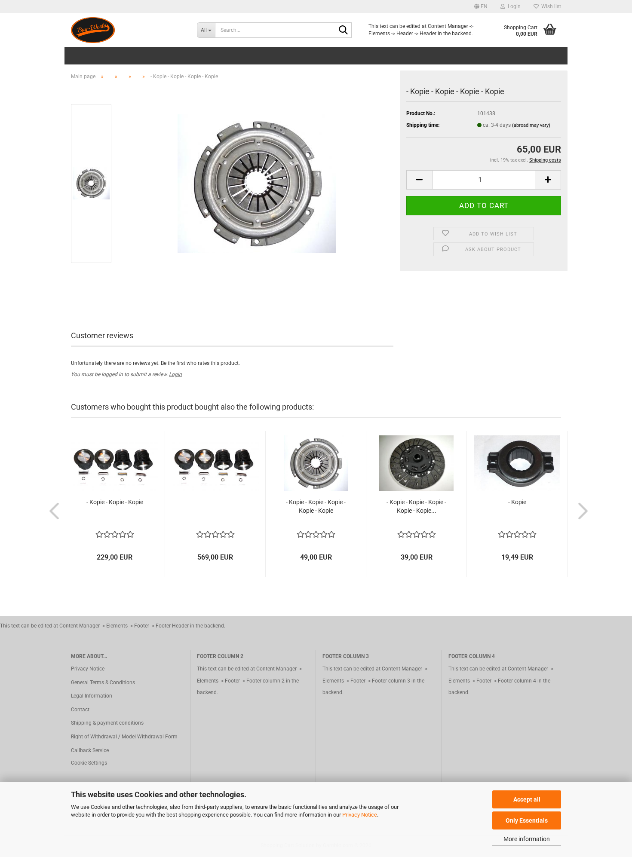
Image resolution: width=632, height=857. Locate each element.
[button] (481, 6)
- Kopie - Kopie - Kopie (114, 502)
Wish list (550, 6)
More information (526, 839)
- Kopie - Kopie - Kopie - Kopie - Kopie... (416, 506)
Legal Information (91, 696)
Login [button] (513, 6)
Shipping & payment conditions (107, 723)
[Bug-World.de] (127, 30)
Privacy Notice (359, 814)
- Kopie (517, 502)
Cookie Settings (89, 763)
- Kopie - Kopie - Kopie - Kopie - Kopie (316, 506)
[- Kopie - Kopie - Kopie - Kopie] (257, 183)
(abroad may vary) (531, 125)
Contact (80, 710)
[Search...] (343, 30)
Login (175, 374)
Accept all (526, 799)
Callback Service (90, 750)
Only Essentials (527, 820)
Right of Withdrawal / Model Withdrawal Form (124, 737)
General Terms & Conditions (103, 682)
